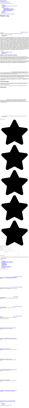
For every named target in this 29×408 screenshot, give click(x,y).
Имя (1, 247)
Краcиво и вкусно (4, 263)
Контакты (3, 403)
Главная (3, 4)
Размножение (4, 53)
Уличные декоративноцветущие (7, 10)
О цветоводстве (4, 5)
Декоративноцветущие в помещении (8, 8)
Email (1, 248)
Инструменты (4, 11)
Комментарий (2, 255)
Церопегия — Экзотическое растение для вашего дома (8, 338)
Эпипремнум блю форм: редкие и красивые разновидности (8, 390)
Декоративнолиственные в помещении (8, 9)
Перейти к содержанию (3, 0)
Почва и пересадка (4, 52)
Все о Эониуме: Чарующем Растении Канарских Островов (8, 369)
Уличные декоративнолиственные (6, 266)
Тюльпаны (3, 265)
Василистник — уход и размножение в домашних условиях (8, 277)
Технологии (3, 6)
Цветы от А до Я (4, 12)
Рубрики (3, 7)
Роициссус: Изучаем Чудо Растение (5, 348)
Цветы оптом (3, 267)
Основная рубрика (4, 264)
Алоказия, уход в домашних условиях (5, 287)
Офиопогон (2, 316)
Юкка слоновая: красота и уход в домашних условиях (7, 400)
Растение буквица (2, 297)
